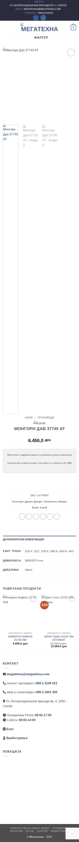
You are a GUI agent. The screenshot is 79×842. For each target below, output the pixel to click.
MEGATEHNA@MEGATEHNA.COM (42, 9)
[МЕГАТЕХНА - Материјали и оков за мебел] (39, 27)
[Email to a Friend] (43, 516)
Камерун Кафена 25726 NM (20, 638)
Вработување (17, 738)
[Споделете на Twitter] (36, 516)
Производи (46, 417)
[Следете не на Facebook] (36, 18)
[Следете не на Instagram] (43, 18)
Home (29, 417)
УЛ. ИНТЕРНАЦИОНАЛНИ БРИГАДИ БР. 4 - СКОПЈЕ (38, 5)
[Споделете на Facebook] (29, 516)
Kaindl (43, 507)
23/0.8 (45, 551)
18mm (28, 569)
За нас (30, 831)
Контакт (42, 831)
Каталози (16, 831)
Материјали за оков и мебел (30, 828)
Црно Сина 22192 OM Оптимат (59, 638)
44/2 (71, 551)
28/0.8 (54, 551)
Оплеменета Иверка (55, 501)
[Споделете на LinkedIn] (57, 516)
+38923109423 (45, 13)
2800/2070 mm (34, 560)
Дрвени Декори (33, 501)
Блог (10, 729)
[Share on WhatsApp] (22, 516)
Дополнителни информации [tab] (23, 539)
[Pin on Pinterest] (50, 516)
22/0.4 (28, 551)
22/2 (36, 551)
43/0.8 (63, 551)
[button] (5, 27)
